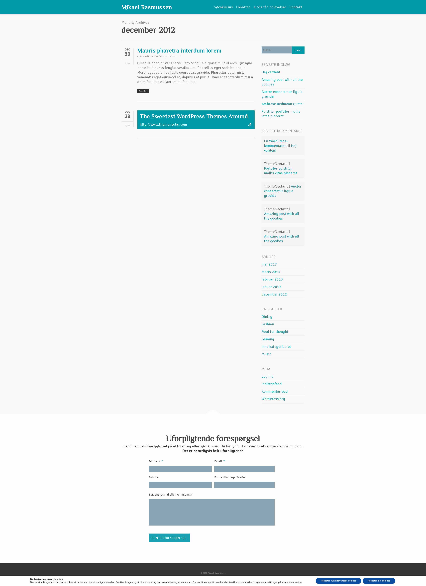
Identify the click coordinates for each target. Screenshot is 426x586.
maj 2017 (269, 264)
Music (266, 354)
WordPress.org (273, 399)
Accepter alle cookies (379, 580)
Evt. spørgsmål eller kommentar (170, 494)
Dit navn (156, 461)
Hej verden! (271, 72)
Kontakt (296, 7)
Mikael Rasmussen (146, 7)
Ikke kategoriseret (276, 346)
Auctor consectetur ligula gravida (283, 191)
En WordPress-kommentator (276, 143)
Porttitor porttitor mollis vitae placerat (281, 113)
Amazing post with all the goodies (281, 216)
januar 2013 (271, 287)
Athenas (143, 56)
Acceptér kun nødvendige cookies (338, 580)
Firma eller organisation (230, 477)
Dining (151, 56)
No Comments (175, 56)
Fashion (268, 324)
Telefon (154, 477)
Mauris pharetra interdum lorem (179, 50)
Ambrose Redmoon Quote (282, 104)
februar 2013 (272, 279)
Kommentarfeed (275, 391)
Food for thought (161, 56)
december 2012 (274, 294)
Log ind (268, 376)
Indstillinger (271, 582)
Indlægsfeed (272, 384)
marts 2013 (271, 272)
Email (219, 461)
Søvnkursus (223, 7)
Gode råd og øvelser (270, 7)
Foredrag (243, 7)
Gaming (268, 339)
